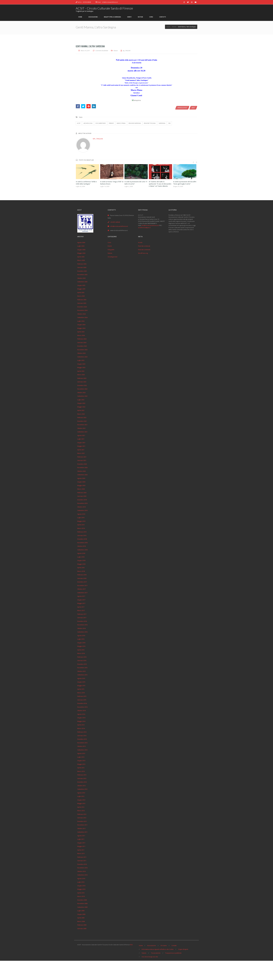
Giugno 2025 (81, 285)
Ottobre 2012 (81, 786)
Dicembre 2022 (82, 385)
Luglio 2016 (80, 639)
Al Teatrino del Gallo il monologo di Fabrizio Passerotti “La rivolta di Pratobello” (158, 184)
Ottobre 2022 (81, 392)
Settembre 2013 (82, 750)
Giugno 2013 (81, 761)
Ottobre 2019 (81, 507)
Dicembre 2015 (82, 664)
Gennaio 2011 (81, 861)
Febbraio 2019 (81, 532)
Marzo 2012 (81, 811)
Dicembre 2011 (82, 821)
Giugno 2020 (81, 482)
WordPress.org (143, 253)
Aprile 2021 (80, 450)
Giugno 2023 (81, 364)
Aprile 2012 (80, 807)
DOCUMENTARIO (101, 123)
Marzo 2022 (81, 414)
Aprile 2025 (80, 292)
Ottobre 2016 (81, 628)
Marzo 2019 (81, 528)
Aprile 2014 (80, 725)
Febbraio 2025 (81, 300)
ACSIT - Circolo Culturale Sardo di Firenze (104, 8)
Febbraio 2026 (81, 264)
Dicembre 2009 (82, 900)
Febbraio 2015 (81, 696)
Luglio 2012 (80, 796)
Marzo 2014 (81, 728)
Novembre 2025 (82, 275)
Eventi (110, 246)
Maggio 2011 (81, 846)
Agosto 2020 (81, 478)
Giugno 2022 (81, 403)
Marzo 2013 (81, 771)
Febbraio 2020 (81, 493)
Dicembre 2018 (82, 539)
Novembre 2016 (82, 625)
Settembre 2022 (82, 396)
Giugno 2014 (81, 718)
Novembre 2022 (82, 389)
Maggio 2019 (81, 521)
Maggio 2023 (81, 367)
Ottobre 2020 (81, 471)
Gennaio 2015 (81, 700)
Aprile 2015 (80, 689)
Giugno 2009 (81, 914)
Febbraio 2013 (81, 775)
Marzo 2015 (81, 693)
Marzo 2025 (81, 296)
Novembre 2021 (82, 425)
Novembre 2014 (82, 707)
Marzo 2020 (81, 489)
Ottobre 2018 (81, 546)
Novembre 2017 (82, 585)
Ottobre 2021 (81, 428)
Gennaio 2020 (81, 496)
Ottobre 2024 (81, 314)
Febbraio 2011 (81, 857)
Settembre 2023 (82, 357)
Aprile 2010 (80, 893)
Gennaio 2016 (81, 660)
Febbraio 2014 (81, 732)
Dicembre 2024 (82, 307)
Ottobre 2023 (81, 353)
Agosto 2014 (81, 714)
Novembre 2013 (82, 743)
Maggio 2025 (81, 289)
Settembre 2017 (82, 593)
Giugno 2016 (81, 643)
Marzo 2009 (81, 921)
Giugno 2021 (81, 443)
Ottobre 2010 (81, 871)
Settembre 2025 (82, 282)
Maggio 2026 (81, 253)
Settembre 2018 (82, 550)
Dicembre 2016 (82, 621)
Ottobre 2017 (81, 589)
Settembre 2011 (82, 832)
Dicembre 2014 (82, 703)
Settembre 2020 (82, 475)
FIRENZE (111, 123)
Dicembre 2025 (82, 271)
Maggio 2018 (81, 564)
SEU (169, 123)
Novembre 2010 (82, 868)
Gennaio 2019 (81, 535)
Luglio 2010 (80, 882)
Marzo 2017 (81, 610)
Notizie (116, 51)
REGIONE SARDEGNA (135, 123)
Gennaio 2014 (81, 736)
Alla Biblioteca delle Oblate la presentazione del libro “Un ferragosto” (108, 184)
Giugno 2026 (81, 250)
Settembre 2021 (82, 432)
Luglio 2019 (80, 518)
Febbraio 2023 (81, 378)
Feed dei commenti (144, 250)
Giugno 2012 (81, 800)
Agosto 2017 (81, 596)
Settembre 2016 (82, 632)
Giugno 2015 (81, 682)
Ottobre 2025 (81, 278)
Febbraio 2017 (81, 614)
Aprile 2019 (80, 525)
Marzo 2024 (81, 335)
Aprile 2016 (80, 650)
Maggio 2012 (81, 803)
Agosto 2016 (81, 635)
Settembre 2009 (82, 907)
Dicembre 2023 (82, 346)
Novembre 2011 (82, 825)
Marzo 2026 (81, 260)
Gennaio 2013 (81, 778)
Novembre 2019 (82, 503)
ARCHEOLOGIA (87, 123)
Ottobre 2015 (81, 671)
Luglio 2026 (80, 246)
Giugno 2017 (81, 600)
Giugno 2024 (81, 325)
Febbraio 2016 (81, 657)
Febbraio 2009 (81, 925)
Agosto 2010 (81, 878)
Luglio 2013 (80, 757)
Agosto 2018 (81, 553)
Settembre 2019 (82, 510)
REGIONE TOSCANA (150, 123)
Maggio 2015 (81, 686)
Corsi (109, 242)
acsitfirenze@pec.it (144, 227)
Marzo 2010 (81, 896)
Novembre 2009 (82, 903)
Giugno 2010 (81, 886)
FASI (131, 945)
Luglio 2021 (80, 439)
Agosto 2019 (81, 514)
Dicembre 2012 (82, 782)
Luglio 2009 (80, 911)
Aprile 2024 (80, 332)
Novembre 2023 (82, 350)
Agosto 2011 (81, 836)
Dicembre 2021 (82, 421)
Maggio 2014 (81, 721)
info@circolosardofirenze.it (110, 2)
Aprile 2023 (80, 371)
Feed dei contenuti (144, 246)
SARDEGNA (162, 123)
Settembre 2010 (82, 875)
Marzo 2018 (81, 571)
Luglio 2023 (80, 360)
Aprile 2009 (80, 918)
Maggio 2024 (81, 328)
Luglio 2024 (80, 321)
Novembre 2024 (82, 310)
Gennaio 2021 (81, 460)
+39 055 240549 (87, 2)
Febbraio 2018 (81, 575)
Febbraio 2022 (81, 417)
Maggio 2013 (81, 764)
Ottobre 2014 (81, 710)
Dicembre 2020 (82, 464)
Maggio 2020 (81, 485)
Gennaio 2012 (81, 818)
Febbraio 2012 (81, 814)
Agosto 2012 (81, 793)
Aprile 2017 (80, 607)
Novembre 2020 (82, 467)
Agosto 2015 (81, 678)
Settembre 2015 (82, 675)
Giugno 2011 (81, 843)
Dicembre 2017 (82, 582)
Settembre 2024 (82, 317)
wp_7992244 (98, 139)
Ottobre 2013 (81, 746)
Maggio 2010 (81, 889)
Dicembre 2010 (82, 864)
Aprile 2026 (80, 257)
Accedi (140, 242)
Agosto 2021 (81, 435)
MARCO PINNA (121, 123)
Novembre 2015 (82, 668)
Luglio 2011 (80, 839)
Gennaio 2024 (81, 342)
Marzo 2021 (81, 453)
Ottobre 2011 (81, 828)
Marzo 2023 (81, 375)
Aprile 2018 (80, 568)
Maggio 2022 (81, 407)
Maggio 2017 (81, 603)
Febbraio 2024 (81, 339)
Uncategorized (112, 257)
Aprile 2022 (80, 410)
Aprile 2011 (80, 850)
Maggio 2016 (81, 646)
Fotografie (111, 250)
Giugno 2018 (81, 560)
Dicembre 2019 (82, 500)
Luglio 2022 (80, 400)
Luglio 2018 (80, 557)
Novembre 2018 (82, 543)
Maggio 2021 (81, 446)
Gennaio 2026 (81, 267)
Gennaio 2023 (81, 382)
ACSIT (78, 123)
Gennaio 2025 (81, 303)
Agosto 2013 (81, 753)
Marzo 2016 (81, 653)
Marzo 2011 (81, 853)
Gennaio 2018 (81, 578)
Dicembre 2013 (82, 739)
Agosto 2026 (81, 242)
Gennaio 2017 (81, 618)
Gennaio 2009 (81, 929)
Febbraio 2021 (81, 457)
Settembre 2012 (82, 789)
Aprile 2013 (80, 768)
